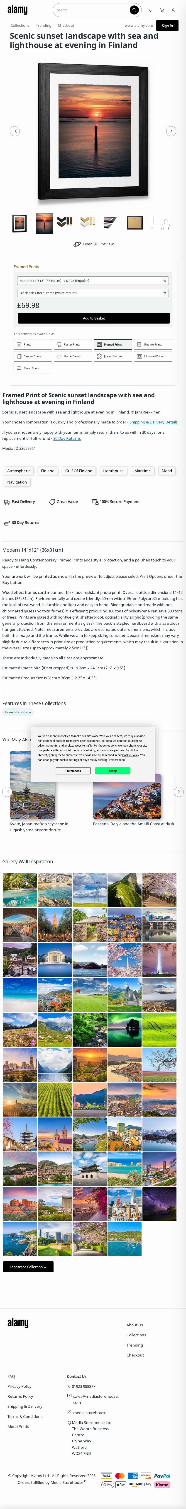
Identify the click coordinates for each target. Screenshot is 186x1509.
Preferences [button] (117, 760)
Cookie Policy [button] (130, 755)
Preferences (73, 770)
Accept (112, 770)
